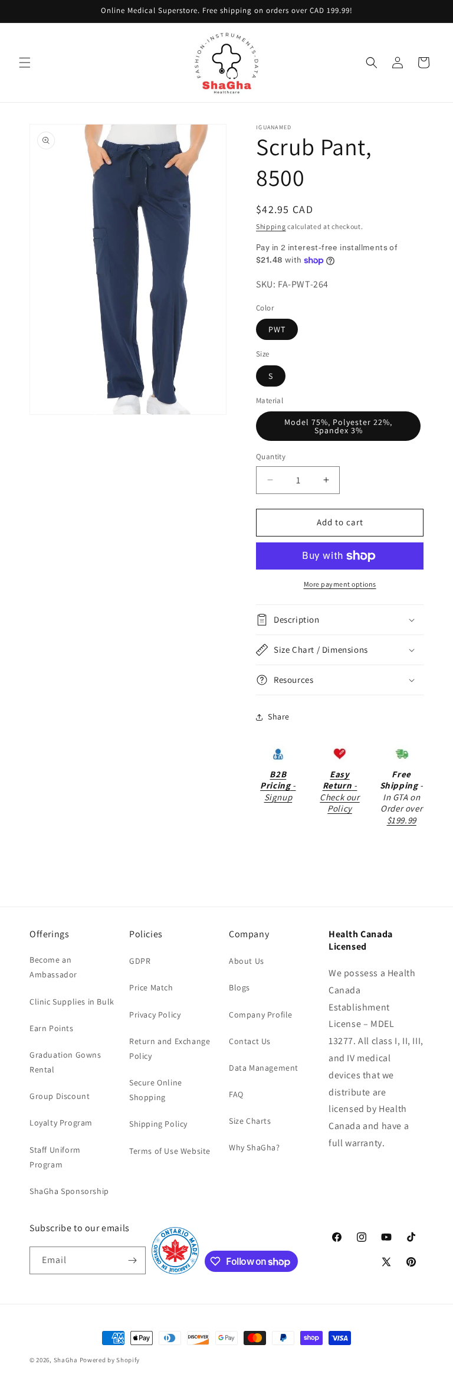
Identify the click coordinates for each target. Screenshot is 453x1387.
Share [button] (279, 716)
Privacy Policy (154, 1014)
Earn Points (51, 1028)
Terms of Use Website (170, 1151)
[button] (25, 63)
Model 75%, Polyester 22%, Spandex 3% (338, 426)
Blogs (239, 987)
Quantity (270, 457)
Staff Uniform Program (55, 1157)
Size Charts (250, 1121)
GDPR (139, 961)
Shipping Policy (158, 1123)
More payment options (340, 584)
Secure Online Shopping (155, 1090)
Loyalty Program (61, 1122)
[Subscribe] (132, 1260)
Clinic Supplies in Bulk (71, 1001)
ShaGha (66, 1360)
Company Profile (261, 1014)
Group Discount (59, 1096)
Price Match (151, 987)
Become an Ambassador (53, 967)
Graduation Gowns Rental (65, 1062)
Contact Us (250, 1041)
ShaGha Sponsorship (69, 1191)
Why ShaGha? (254, 1147)
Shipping (271, 226)
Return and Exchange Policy (169, 1048)
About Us (246, 961)
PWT (276, 329)
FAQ (236, 1094)
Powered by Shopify (110, 1360)
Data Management (263, 1067)
